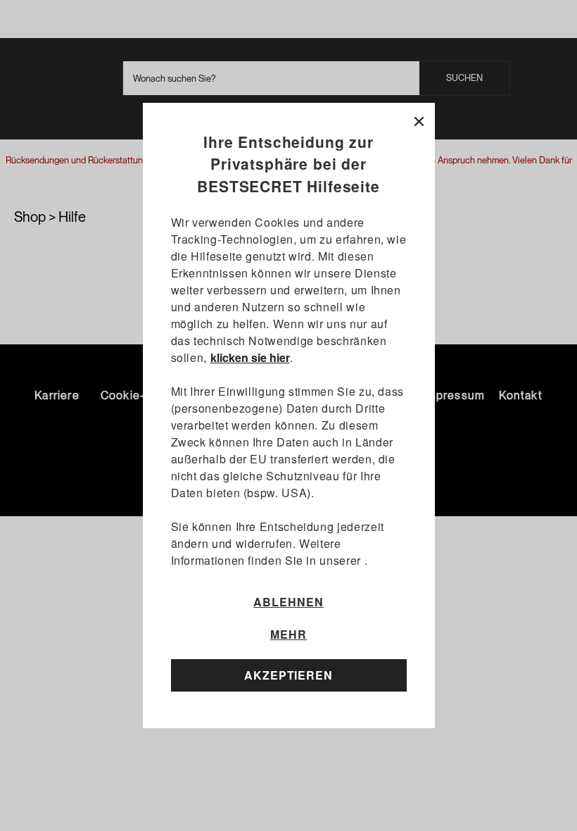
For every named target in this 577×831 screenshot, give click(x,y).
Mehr (288, 634)
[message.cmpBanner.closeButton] (419, 119)
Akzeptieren (289, 675)
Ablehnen (288, 602)
